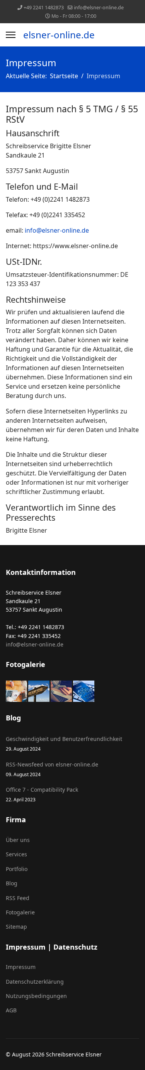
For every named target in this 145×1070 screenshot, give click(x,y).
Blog (11, 883)
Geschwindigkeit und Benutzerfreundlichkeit (64, 743)
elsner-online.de (59, 34)
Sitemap (16, 926)
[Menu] (10, 34)
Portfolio (16, 869)
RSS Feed (17, 898)
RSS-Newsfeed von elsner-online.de (52, 769)
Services (16, 854)
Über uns (18, 840)
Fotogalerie (20, 912)
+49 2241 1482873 (44, 7)
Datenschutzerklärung (35, 981)
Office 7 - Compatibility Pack (42, 794)
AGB (11, 1010)
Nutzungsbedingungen (36, 996)
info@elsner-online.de (99, 7)
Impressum (21, 967)
